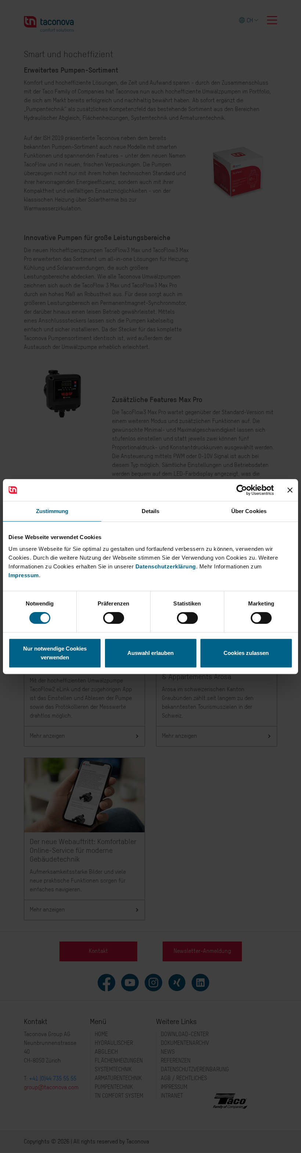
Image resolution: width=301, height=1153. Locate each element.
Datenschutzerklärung (165, 566)
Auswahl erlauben (150, 653)
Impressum (23, 575)
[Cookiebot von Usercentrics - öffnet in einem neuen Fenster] (242, 490)
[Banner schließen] (290, 490)
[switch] (113, 618)
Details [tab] (151, 511)
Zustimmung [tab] (52, 511)
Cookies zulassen (246, 653)
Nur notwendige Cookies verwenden (55, 652)
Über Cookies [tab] (248, 511)
